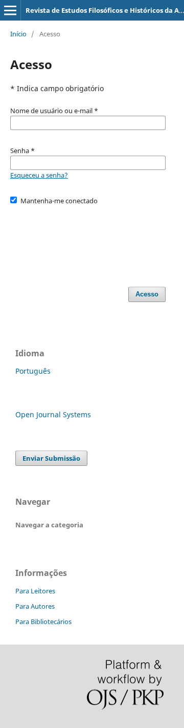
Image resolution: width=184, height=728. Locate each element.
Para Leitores (35, 590)
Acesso (146, 294)
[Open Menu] (10, 10)
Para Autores (35, 606)
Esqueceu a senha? (39, 175)
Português (33, 371)
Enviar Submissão (51, 458)
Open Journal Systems (53, 414)
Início (18, 33)
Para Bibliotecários (43, 621)
